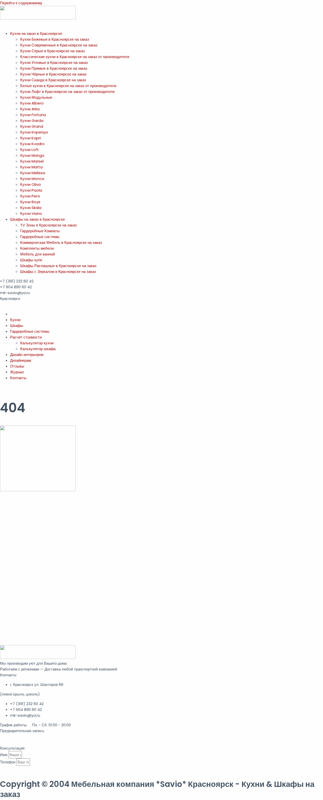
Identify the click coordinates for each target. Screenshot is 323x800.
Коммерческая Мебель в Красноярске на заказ (61, 242)
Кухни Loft (29, 149)
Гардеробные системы (40, 236)
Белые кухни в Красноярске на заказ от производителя (68, 85)
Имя (4, 754)
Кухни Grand (31, 126)
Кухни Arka (30, 109)
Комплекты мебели (37, 248)
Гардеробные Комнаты (40, 231)
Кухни (15, 319)
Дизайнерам (20, 360)
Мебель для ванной (37, 254)
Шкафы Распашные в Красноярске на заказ (58, 265)
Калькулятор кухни (36, 343)
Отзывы (17, 366)
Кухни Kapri (30, 138)
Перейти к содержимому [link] (21, 3)
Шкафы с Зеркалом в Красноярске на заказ (58, 271)
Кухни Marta (31, 167)
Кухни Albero (32, 103)
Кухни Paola (31, 190)
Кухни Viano (31, 213)
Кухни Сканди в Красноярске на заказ (53, 80)
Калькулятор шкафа (38, 348)
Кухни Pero (30, 196)
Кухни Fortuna (33, 114)
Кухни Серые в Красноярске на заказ (52, 51)
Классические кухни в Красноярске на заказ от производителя (74, 56)
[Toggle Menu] (2, 25)
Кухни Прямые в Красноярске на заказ (53, 68)
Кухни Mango (32, 155)
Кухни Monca (32, 178)
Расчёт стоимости (26, 337)
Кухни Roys (30, 201)
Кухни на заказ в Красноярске (36, 33)
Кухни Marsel (32, 161)
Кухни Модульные (36, 97)
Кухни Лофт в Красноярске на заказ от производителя (67, 91)
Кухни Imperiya (34, 132)
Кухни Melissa (32, 172)
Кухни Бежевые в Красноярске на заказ (54, 39)
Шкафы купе (31, 260)
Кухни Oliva (30, 184)
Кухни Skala (30, 207)
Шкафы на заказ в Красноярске (37, 219)
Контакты (18, 377)
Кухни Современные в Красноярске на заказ (58, 45)
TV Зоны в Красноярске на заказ (48, 225)
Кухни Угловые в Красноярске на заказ (54, 62)
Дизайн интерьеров (26, 354)
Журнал (17, 372)
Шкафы (16, 325)
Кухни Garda (31, 120)
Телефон (8, 762)
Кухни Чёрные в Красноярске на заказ (53, 74)
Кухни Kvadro (32, 143)
